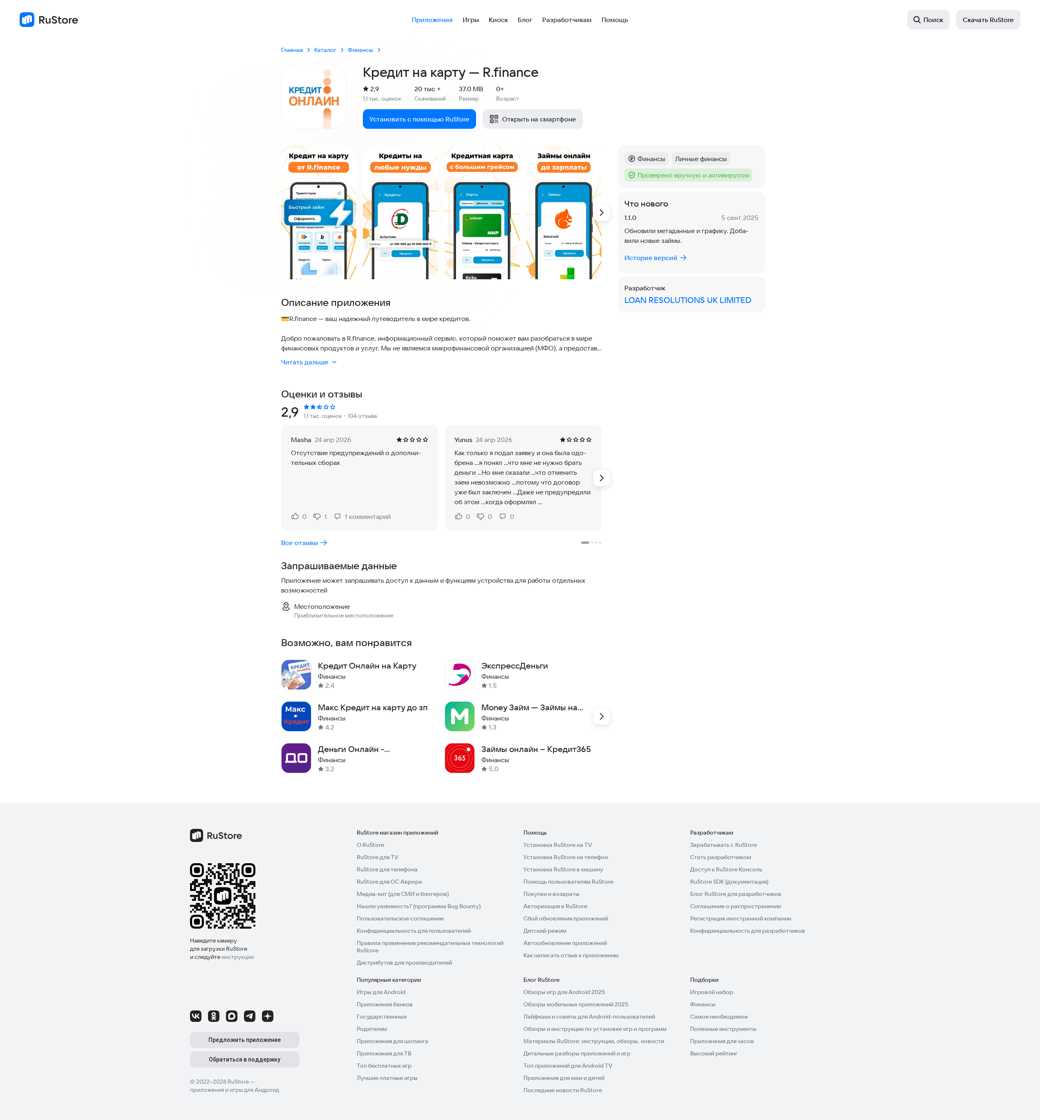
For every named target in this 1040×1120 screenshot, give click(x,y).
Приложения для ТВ (384, 1053)
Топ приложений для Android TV (568, 1065)
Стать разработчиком (720, 857)
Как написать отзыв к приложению (571, 955)
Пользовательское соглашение (400, 918)
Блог (525, 20)
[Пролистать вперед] (601, 212)
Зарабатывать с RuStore (723, 844)
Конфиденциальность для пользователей (414, 930)
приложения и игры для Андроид (234, 1089)
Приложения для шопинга (392, 1041)
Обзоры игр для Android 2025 (564, 992)
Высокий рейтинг (714, 1053)
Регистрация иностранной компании (740, 918)
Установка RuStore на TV (557, 844)
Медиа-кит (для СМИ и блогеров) (403, 894)
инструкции (237, 957)
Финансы (703, 1004)
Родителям (372, 1028)
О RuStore (370, 844)
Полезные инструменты (723, 1028)
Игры (471, 20)
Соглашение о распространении (735, 906)
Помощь (615, 20)
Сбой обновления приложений (565, 918)
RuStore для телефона (387, 869)
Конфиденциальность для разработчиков (747, 930)
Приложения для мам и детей (563, 1078)
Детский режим (544, 930)
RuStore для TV (377, 857)
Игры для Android (381, 992)
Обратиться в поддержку (244, 1059)
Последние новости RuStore (562, 1090)
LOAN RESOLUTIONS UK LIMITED (687, 300)
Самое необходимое (719, 1016)
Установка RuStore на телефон (565, 857)
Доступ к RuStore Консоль (726, 869)
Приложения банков (385, 1004)
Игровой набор (711, 992)
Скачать (988, 20)
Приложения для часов (722, 1041)
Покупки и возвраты (551, 894)
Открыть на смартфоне (539, 119)
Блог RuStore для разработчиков (735, 894)
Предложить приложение (244, 1040)
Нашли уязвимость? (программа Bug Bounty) (419, 906)
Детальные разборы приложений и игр (577, 1053)
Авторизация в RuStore (555, 906)
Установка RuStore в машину (563, 869)
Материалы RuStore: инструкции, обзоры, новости (593, 1041)
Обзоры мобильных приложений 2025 (575, 1004)
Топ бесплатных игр (384, 1065)
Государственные (382, 1016)
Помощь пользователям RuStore (568, 881)
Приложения (432, 20)
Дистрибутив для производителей (404, 962)
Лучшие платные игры (387, 1078)
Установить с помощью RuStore (419, 119)
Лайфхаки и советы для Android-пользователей (589, 1016)
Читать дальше (305, 362)
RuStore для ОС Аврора (389, 881)
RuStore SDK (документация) (729, 881)
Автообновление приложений (565, 943)
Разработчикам (567, 20)
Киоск (498, 20)
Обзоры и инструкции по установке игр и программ (594, 1028)
